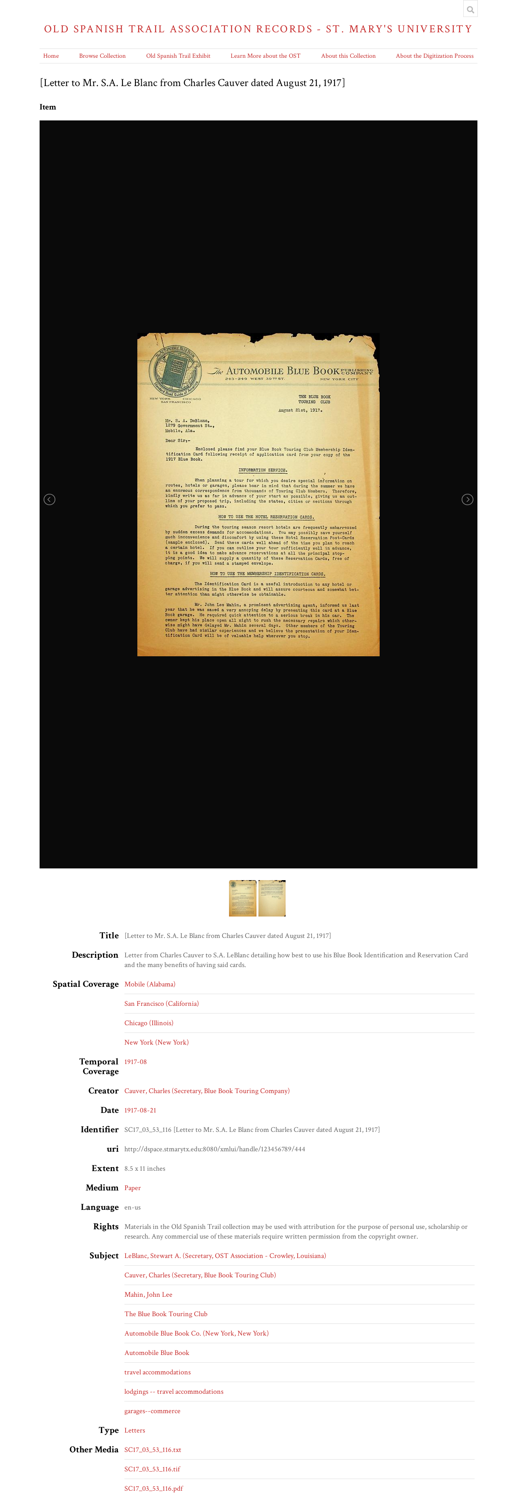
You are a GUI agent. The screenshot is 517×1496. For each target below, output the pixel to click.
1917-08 (135, 1061)
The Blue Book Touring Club (166, 1314)
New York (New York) (156, 1042)
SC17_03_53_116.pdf (153, 1488)
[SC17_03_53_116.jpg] (258, 494)
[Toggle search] (470, 9)
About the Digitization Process (435, 56)
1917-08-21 (140, 1110)
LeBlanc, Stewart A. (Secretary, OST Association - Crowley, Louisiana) (225, 1255)
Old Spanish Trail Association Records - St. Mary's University (258, 29)
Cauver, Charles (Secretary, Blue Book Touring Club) (200, 1275)
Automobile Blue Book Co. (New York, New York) (196, 1333)
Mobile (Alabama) (150, 984)
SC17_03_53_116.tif (152, 1469)
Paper (132, 1188)
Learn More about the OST (266, 56)
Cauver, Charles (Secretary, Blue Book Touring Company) (207, 1091)
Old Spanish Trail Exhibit (178, 56)
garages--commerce (152, 1411)
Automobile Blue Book (156, 1352)
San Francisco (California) (161, 1003)
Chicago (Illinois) (149, 1023)
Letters (134, 1430)
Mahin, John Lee (148, 1294)
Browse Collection (102, 56)
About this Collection (348, 56)
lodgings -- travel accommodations (173, 1391)
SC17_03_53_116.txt (152, 1449)
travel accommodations (157, 1372)
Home (51, 56)
